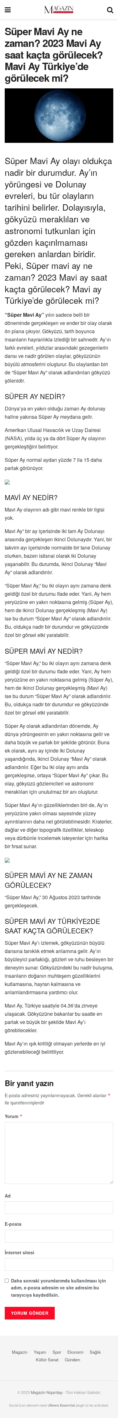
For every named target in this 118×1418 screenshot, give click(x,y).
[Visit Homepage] (59, 10)
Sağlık (95, 1352)
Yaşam (40, 1352)
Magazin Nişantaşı (47, 1392)
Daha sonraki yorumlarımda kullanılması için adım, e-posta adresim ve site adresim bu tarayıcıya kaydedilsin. (58, 1287)
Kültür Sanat (47, 1360)
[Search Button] (110, 9)
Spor (57, 1352)
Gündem (72, 1360)
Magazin (19, 1352)
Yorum (14, 1116)
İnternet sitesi (19, 1252)
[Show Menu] (8, 9)
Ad (8, 1195)
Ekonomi (75, 1352)
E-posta (13, 1224)
